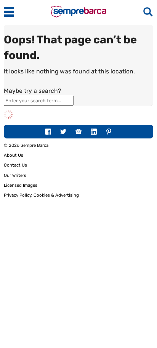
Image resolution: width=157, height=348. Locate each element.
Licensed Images (20, 185)
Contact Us (15, 165)
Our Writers (15, 175)
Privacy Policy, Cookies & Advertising (41, 195)
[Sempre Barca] (78, 16)
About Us (13, 155)
